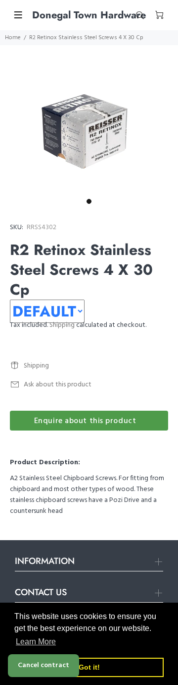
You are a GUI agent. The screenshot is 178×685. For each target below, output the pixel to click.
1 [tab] (89, 201)
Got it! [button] (89, 667)
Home (13, 38)
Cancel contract (43, 665)
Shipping (62, 325)
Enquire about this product (85, 421)
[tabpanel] (89, 134)
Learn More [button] (36, 641)
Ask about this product (57, 384)
